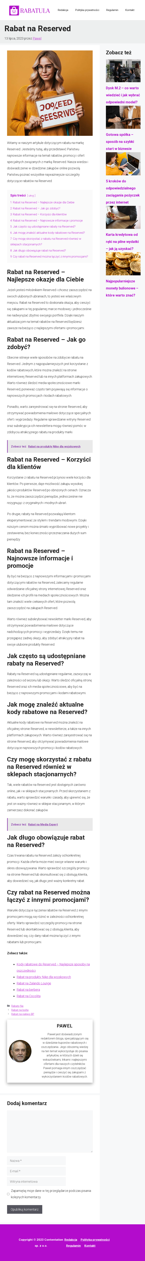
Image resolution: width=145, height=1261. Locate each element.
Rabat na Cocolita (28, 996)
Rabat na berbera (28, 989)
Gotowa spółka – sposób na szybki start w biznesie (120, 141)
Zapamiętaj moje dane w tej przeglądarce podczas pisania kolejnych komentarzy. (51, 1194)
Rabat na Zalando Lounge (34, 983)
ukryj (31, 195)
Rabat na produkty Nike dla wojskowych (44, 977)
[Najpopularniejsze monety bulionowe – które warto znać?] (123, 265)
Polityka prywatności (87, 10)
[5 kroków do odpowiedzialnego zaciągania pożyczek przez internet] (123, 165)
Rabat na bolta (19, 1010)
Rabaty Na (17, 1006)
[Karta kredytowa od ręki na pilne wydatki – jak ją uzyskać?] (123, 218)
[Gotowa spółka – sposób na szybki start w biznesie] (123, 118)
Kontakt (129, 10)
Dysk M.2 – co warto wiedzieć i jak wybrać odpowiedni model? (123, 95)
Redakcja (63, 10)
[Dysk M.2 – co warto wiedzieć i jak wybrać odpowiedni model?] (123, 72)
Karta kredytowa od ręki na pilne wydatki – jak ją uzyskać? (122, 241)
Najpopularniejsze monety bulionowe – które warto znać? (122, 288)
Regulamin (112, 10)
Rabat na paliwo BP (22, 1014)
